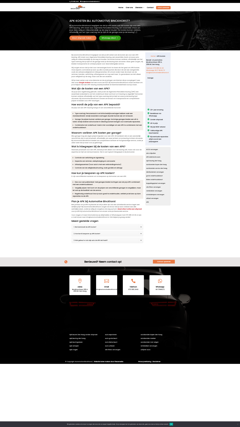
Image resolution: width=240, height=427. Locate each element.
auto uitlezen (110, 346)
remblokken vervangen (154, 191)
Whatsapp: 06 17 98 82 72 (155, 70)
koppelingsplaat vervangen (155, 183)
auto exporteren (111, 335)
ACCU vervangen (152, 149)
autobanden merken (148, 338)
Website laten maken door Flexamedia (108, 361)
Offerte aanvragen (163, 7)
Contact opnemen (164, 262)
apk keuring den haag (153, 161)
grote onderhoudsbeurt (154, 176)
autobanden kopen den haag (156, 164)
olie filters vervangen (153, 187)
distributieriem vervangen (155, 172)
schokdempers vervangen (155, 195)
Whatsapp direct (109, 38)
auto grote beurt (111, 338)
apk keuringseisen (76, 342)
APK (147, 202)
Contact (150, 8)
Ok (171, 424)
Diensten (138, 8)
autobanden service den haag (156, 168)
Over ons (129, 8)
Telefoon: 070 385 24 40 (155, 68)
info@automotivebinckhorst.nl (157, 73)
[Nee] (238, 424)
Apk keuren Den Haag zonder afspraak (83, 335)
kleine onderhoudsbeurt (154, 179)
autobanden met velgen (150, 342)
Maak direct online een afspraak (129, 209)
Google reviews (84, 82)
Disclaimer (156, 361)
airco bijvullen (151, 153)
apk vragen (73, 350)
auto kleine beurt (111, 342)
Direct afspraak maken (82, 38)
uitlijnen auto (145, 350)
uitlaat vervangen (152, 198)
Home (120, 8)
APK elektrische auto (153, 157)
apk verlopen (74, 346)
